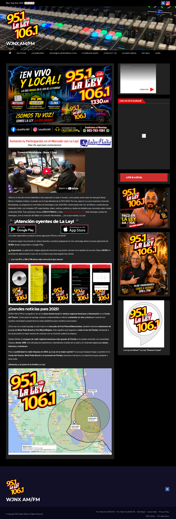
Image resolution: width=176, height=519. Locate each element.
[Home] (10, 53)
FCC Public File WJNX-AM (125, 512)
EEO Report (141, 512)
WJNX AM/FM (20, 43)
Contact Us (110, 53)
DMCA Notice (150, 516)
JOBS (158, 53)
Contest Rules (152, 512)
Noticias (21, 53)
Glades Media (129, 53)
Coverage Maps (90, 53)
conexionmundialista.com (74, 212)
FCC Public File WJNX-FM (105, 512)
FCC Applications (163, 516)
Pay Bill (146, 53)
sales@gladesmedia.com (63, 53)
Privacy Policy (164, 512)
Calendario (37, 53)
